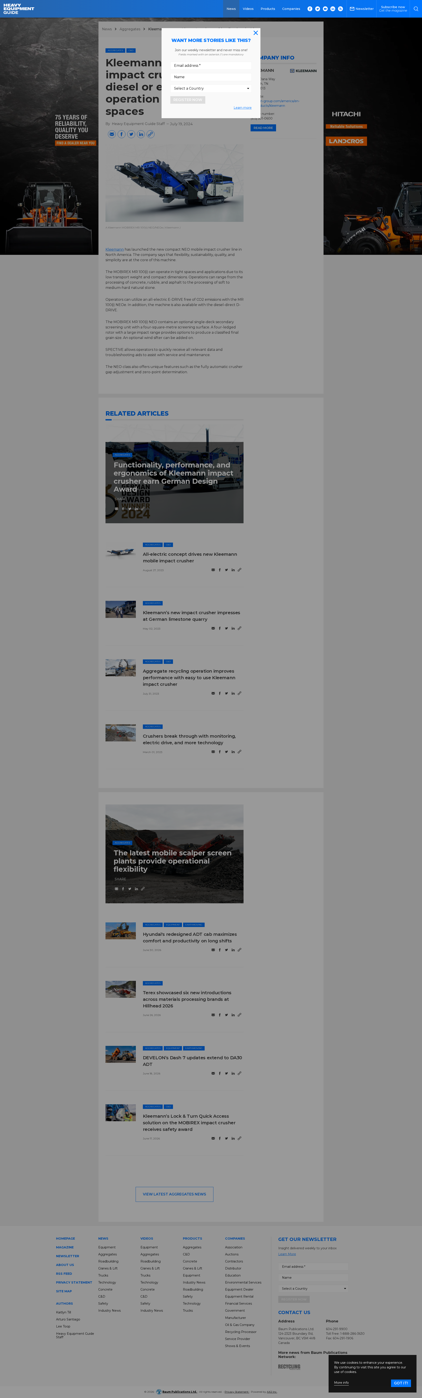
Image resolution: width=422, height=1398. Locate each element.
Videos (248, 9)
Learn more (243, 107)
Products (268, 9)
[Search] (416, 9)
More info (341, 1383)
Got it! (401, 1383)
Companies (291, 9)
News (231, 9)
